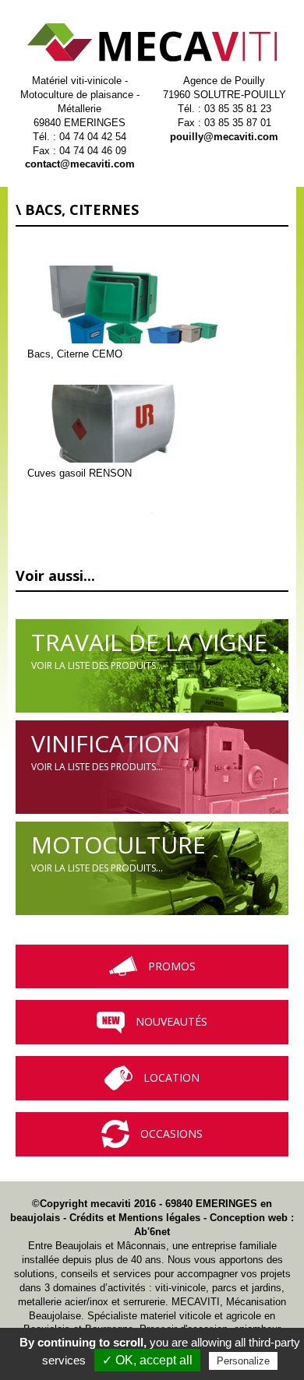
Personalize (243, 1361)
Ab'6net (152, 1231)
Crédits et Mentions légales (134, 1217)
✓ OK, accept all (147, 1360)
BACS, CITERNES (82, 209)
